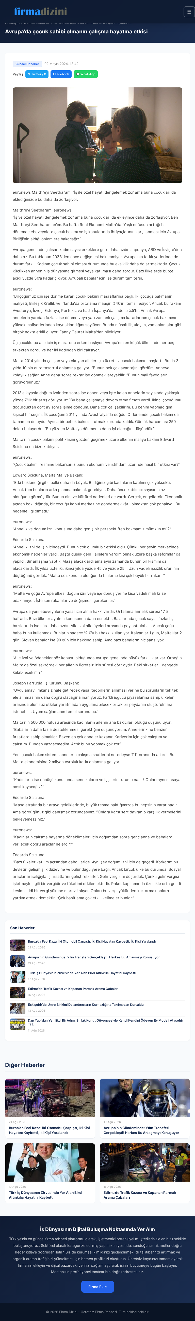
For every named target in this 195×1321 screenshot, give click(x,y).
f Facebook (61, 74)
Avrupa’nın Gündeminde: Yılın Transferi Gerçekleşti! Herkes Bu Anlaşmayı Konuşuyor (94, 957)
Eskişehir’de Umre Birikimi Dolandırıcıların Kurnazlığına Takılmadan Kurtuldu (86, 1005)
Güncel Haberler (27, 64)
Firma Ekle (97, 1287)
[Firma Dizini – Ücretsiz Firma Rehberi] (40, 11)
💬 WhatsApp (85, 74)
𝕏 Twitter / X (37, 74)
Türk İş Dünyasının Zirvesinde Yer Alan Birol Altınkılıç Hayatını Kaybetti (82, 973)
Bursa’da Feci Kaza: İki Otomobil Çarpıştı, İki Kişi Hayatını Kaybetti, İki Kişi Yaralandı (92, 941)
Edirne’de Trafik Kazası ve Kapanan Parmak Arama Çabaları (73, 989)
